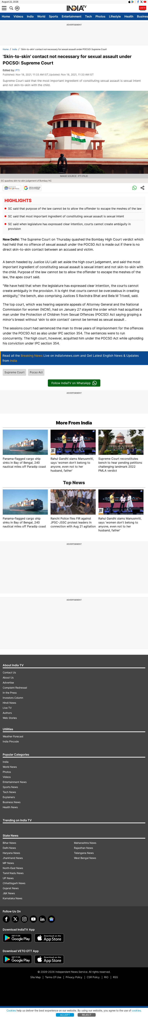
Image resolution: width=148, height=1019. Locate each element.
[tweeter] (15, 919)
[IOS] (129, 2)
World (41, 16)
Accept (65, 1014)
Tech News (9, 792)
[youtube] (33, 919)
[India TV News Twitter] (141, 2)
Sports (53, 16)
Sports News (10, 787)
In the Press (10, 692)
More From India (74, 422)
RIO (106, 977)
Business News (11, 802)
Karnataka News (12, 898)
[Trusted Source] (32, 188)
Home (6, 16)
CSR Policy (93, 977)
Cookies (11, 1010)
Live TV (7, 707)
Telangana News (84, 852)
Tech (88, 16)
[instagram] (24, 919)
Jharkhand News (13, 857)
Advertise (8, 682)
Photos (100, 16)
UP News (8, 878)
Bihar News (9, 842)
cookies (136, 1010)
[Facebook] (6, 919)
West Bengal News (85, 857)
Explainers (9, 797)
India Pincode (11, 741)
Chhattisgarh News (14, 883)
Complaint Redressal (15, 687)
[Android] (133, 2)
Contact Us (9, 672)
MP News (8, 863)
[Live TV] (142, 8)
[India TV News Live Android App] (17, 938)
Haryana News (11, 852)
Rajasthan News (83, 847)
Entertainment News (15, 781)
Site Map (35, 977)
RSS (115, 977)
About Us (8, 677)
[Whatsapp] (134, 188)
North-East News (13, 868)
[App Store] (49, 938)
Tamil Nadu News (13, 873)
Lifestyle (115, 16)
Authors (7, 712)
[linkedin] (42, 919)
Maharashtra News (85, 842)
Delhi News (9, 847)
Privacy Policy (74, 977)
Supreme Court (14, 372)
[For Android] (17, 959)
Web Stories (10, 717)
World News (10, 766)
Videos (18, 16)
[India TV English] (76, 8)
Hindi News (9, 702)
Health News (10, 807)
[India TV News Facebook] (138, 2)
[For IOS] (49, 959)
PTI (17, 70)
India (30, 16)
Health (128, 16)
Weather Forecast (13, 736)
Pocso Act (36, 372)
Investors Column (13, 697)
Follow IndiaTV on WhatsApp (71, 383)
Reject (86, 1014)
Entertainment (71, 16)
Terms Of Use (53, 977)
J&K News (9, 893)
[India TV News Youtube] (145, 2)
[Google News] (12, 188)
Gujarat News (11, 888)
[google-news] (51, 919)
